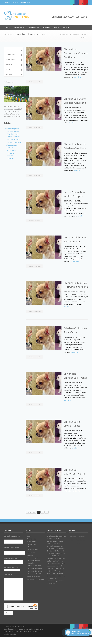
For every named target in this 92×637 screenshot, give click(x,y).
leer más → (77, 77)
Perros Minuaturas (80, 540)
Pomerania (32, 547)
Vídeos (56, 27)
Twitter (72, 2)
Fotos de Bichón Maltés (36, 574)
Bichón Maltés (33, 550)
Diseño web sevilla (10, 634)
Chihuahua (32, 544)
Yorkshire (31, 552)
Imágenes (46, 27)
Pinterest (85, 2)
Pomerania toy (52, 581)
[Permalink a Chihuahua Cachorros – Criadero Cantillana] (43, 59)
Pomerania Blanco (21, 631)
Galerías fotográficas (34, 558)
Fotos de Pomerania (35, 568)
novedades (51, 583)
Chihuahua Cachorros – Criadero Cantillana (76, 53)
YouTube (81, 2)
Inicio (8, 27)
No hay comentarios (35, 82)
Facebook (76, 2)
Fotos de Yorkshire (34, 566)
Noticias (71, 540)
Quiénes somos (19, 27)
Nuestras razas (34, 27)
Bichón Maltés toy (34, 631)
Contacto (66, 27)
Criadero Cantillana (65, 34)
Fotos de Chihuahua (35, 571)
